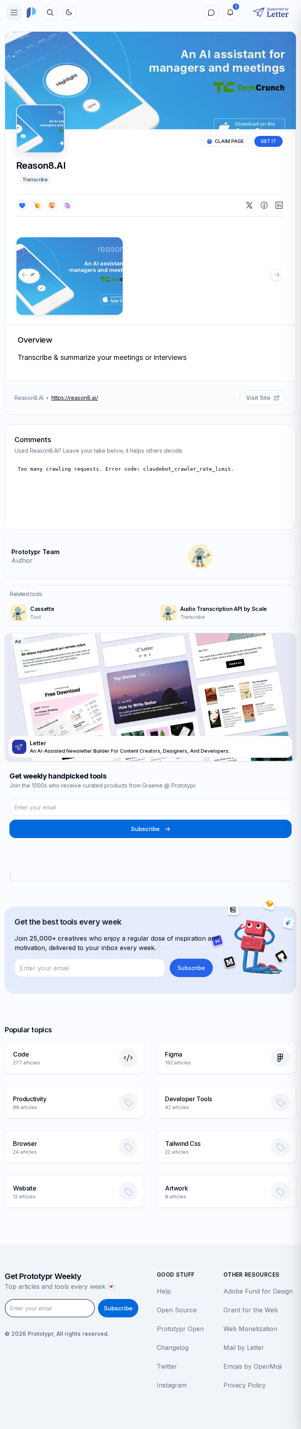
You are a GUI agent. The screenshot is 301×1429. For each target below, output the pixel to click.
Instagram (172, 1385)
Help (164, 1291)
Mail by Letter (243, 1347)
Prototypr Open (180, 1329)
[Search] (50, 12)
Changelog (173, 1347)
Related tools (26, 594)
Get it (268, 141)
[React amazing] (67, 205)
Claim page (229, 141)
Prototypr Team (35, 552)
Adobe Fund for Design (258, 1291)
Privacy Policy (244, 1385)
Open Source (177, 1310)
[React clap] (37, 205)
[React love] (22, 205)
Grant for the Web (250, 1310)
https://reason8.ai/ (74, 397)
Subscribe (145, 829)
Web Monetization (250, 1329)
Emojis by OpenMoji (252, 1366)
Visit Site (258, 397)
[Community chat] (211, 12)
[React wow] (52, 205)
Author (22, 560)
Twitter (167, 1366)
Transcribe (35, 179)
